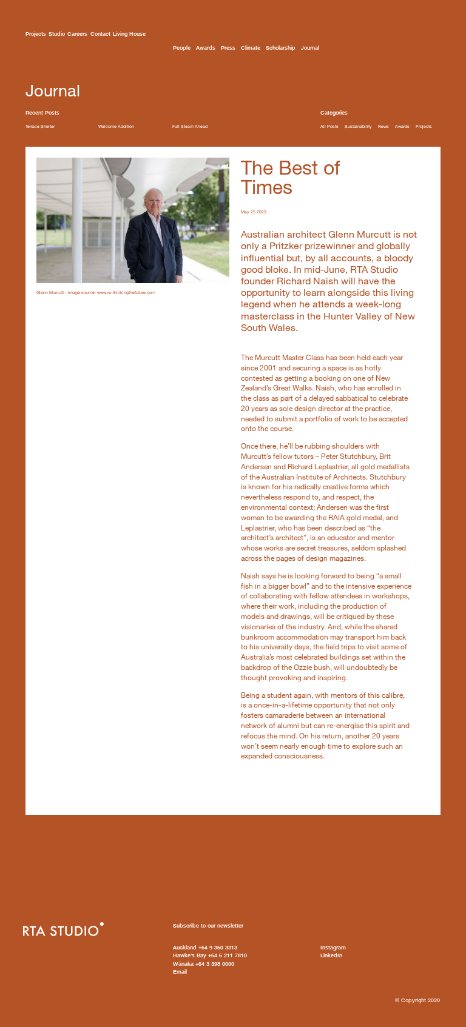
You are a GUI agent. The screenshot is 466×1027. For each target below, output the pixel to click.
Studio (57, 33)
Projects (35, 33)
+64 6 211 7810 (210, 955)
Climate (250, 47)
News (383, 126)
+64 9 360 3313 (205, 947)
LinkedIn (331, 955)
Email (180, 971)
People (182, 47)
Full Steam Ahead (190, 126)
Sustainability (358, 126)
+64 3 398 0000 (203, 963)
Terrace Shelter (40, 126)
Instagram (333, 947)
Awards (205, 47)
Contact (100, 33)
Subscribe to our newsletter (208, 925)
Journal (310, 47)
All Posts (329, 126)
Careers (77, 33)
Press (228, 47)
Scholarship (280, 47)
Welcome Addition (116, 126)
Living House (129, 33)
